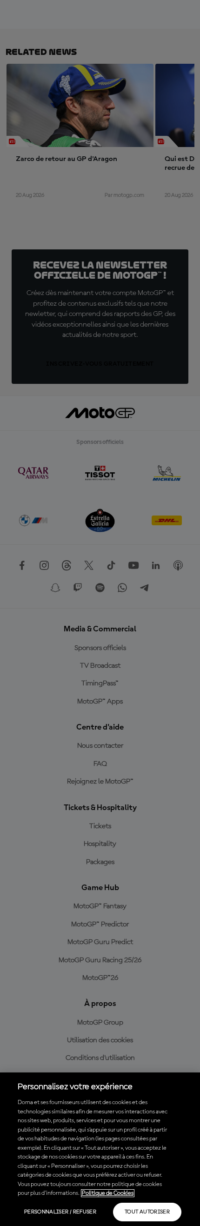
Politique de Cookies (107, 1193)
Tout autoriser (147, 1212)
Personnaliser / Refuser (60, 1212)
